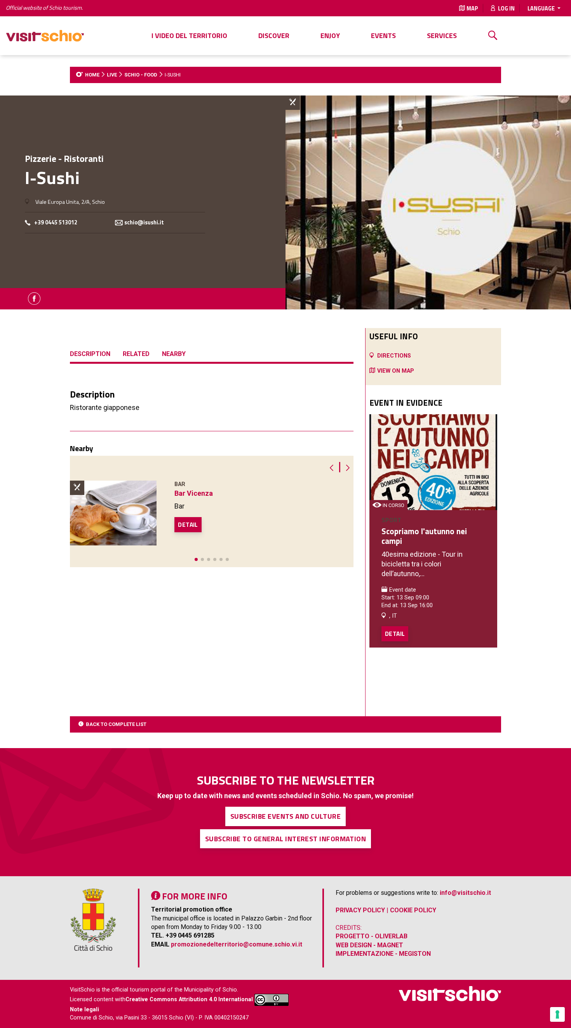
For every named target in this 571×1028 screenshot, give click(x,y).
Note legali (84, 1009)
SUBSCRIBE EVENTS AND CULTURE (285, 816)
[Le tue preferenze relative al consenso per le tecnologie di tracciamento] (557, 1014)
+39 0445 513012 (55, 223)
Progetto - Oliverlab (371, 936)
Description (90, 354)
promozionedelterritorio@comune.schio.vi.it (236, 944)
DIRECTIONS (394, 356)
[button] (196, 559)
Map (472, 8)
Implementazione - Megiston (383, 953)
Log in (506, 8)
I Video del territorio (189, 35)
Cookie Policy (413, 910)
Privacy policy (360, 910)
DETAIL (188, 524)
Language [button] (541, 8)
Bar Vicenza (193, 493)
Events (383, 35)
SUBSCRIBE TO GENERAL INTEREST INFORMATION (285, 839)
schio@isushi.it (144, 223)
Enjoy (330, 35)
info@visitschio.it (465, 892)
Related (136, 354)
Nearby (174, 354)
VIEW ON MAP (395, 371)
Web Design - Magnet (369, 945)
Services (442, 35)
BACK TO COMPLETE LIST (116, 724)
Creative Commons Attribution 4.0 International (189, 1000)
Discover (273, 35)
